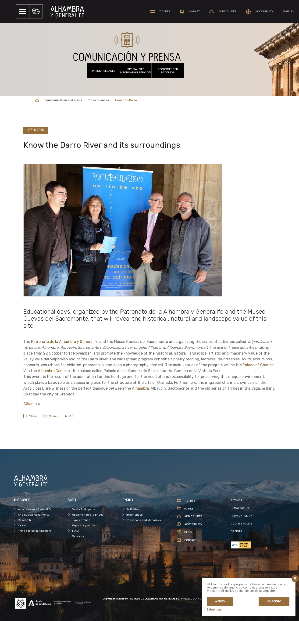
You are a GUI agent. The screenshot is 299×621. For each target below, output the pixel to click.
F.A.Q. (75, 530)
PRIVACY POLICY (241, 515)
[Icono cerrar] (295, 578)
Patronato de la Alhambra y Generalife (64, 341)
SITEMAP (236, 500)
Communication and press (63, 100)
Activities (132, 509)
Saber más (214, 609)
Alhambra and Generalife (34, 509)
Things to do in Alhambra (34, 530)
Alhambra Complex (54, 371)
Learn (22, 525)
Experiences (134, 514)
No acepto (274, 601)
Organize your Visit (85, 525)
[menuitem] (288, 11)
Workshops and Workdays (143, 520)
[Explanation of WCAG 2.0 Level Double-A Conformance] (258, 545)
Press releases (104, 70)
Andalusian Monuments (33, 514)
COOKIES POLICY (241, 523)
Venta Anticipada (83, 509)
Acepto (220, 601)
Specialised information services (136, 71)
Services (78, 536)
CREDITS (236, 531)
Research (24, 520)
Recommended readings (168, 71)
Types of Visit (81, 520)
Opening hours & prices (87, 514)
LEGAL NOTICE (240, 508)
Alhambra (140, 388)
